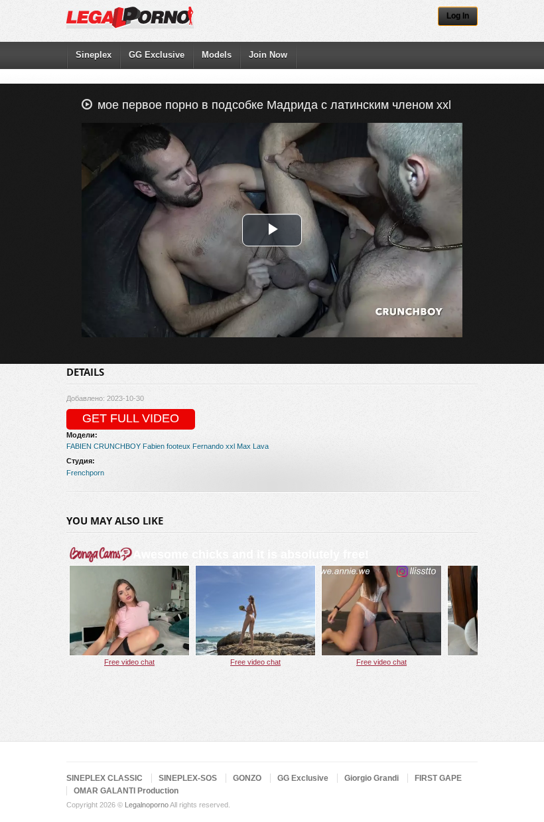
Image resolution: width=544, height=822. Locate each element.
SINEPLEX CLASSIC (104, 778)
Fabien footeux (166, 446)
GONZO (247, 778)
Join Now (268, 55)
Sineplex (93, 55)
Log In (457, 16)
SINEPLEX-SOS (188, 778)
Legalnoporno (147, 805)
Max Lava (253, 446)
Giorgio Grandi (371, 778)
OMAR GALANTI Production (126, 790)
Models (217, 55)
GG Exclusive (156, 55)
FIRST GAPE (438, 778)
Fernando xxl (213, 446)
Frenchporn (85, 473)
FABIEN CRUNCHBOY (103, 446)
